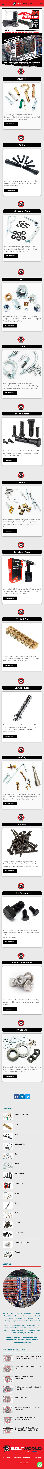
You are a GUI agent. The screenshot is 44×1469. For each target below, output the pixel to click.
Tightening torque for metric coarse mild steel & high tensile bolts (28, 1357)
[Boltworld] (22, 3)
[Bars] (22, 638)
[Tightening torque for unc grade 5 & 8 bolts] (8, 1368)
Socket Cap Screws (22, 1242)
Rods (16, 1203)
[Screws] (22, 843)
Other (17, 1164)
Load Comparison (21, 1397)
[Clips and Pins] (22, 229)
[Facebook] (16, 1096)
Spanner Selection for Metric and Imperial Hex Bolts (27, 1419)
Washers (18, 1252)
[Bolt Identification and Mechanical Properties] (8, 1389)
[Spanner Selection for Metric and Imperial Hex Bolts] (8, 1420)
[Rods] (22, 707)
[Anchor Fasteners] (22, 97)
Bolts (16, 1134)
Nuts (16, 1154)
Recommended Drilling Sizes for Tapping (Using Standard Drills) (27, 1429)
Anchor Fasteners (21, 1115)
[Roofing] (22, 776)
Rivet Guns (19, 1183)
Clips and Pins (20, 1144)
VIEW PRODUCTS (11, 124)
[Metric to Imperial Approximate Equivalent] (8, 1409)
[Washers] (22, 1049)
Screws (17, 1223)
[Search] (41, 3)
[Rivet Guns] (22, 571)
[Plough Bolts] (22, 433)
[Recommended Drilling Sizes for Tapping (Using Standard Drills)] (8, 1430)
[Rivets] (22, 501)
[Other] (22, 365)
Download (17, 1458)
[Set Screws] (22, 912)
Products (7, 1458)
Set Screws (19, 1232)
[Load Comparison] (8, 1399)
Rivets (17, 1193)
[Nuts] (22, 298)
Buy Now (37, 1458)
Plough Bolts (19, 1173)
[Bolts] (22, 163)
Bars (16, 1124)
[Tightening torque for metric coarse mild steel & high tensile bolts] (8, 1358)
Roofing (17, 1213)
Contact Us (27, 1458)
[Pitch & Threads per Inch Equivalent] (8, 1379)
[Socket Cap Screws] (22, 981)
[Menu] (3, 3)
